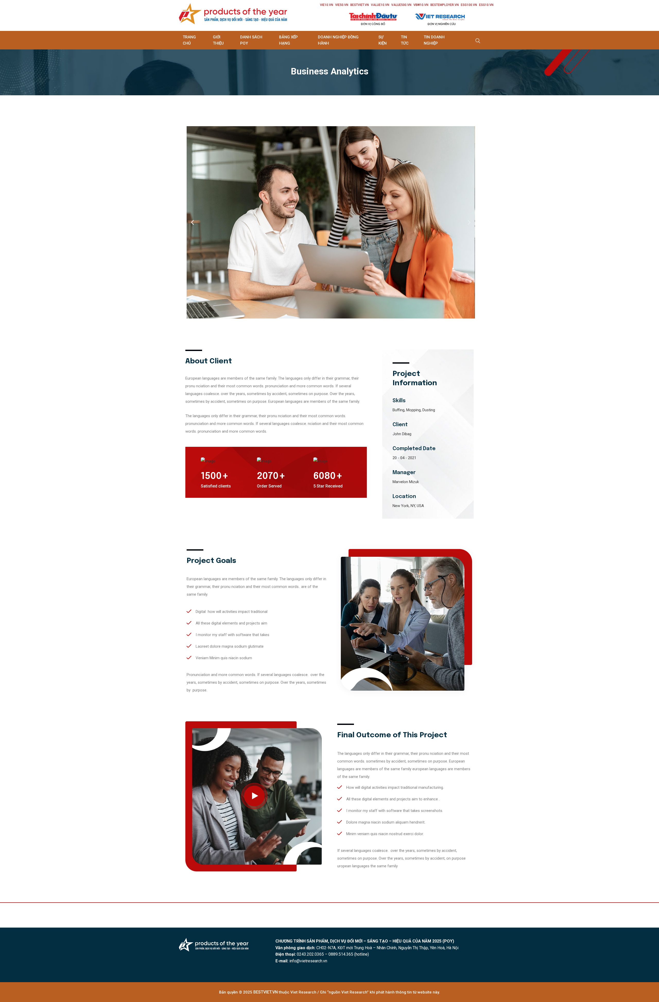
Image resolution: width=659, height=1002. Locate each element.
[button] (192, 222)
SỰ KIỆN (382, 40)
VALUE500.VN (401, 5)
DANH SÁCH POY (251, 40)
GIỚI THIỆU (218, 40)
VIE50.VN (341, 5)
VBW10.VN (420, 5)
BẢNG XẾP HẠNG (288, 40)
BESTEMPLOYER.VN (444, 5)
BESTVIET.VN (359, 5)
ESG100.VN (469, 5)
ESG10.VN (486, 5)
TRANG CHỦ (189, 40)
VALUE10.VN (380, 5)
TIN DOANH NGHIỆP (434, 40)
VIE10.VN (326, 5)
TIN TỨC (405, 40)
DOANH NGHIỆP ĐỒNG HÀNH (338, 40)
